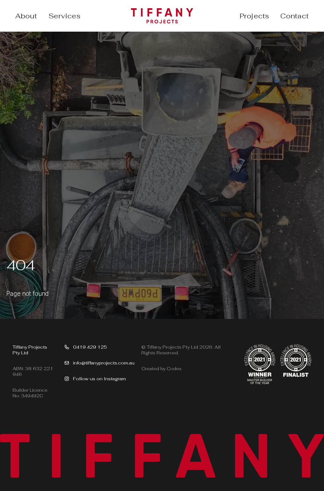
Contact (294, 15)
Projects (254, 15)
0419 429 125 (90, 347)
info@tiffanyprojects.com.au (103, 363)
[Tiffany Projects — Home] (162, 15)
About (26, 15)
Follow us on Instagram (99, 379)
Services (64, 15)
